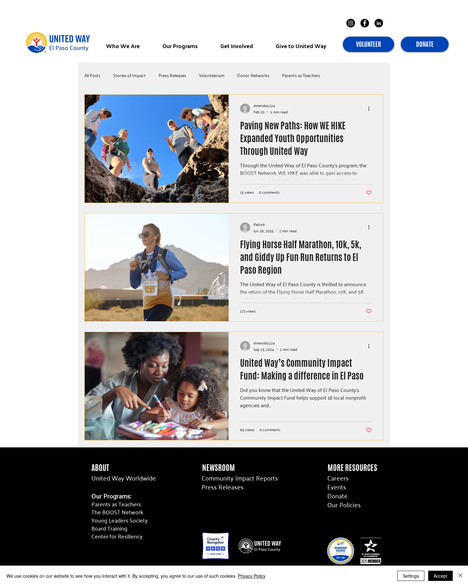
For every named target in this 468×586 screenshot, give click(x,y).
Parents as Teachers (301, 75)
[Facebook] (364, 23)
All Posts (92, 75)
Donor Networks (253, 75)
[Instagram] (350, 23)
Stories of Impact (129, 75)
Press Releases (172, 75)
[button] (123, 45)
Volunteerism (211, 75)
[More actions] (371, 108)
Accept (440, 576)
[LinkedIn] (378, 23)
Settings (411, 576)
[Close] (460, 576)
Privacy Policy (252, 576)
